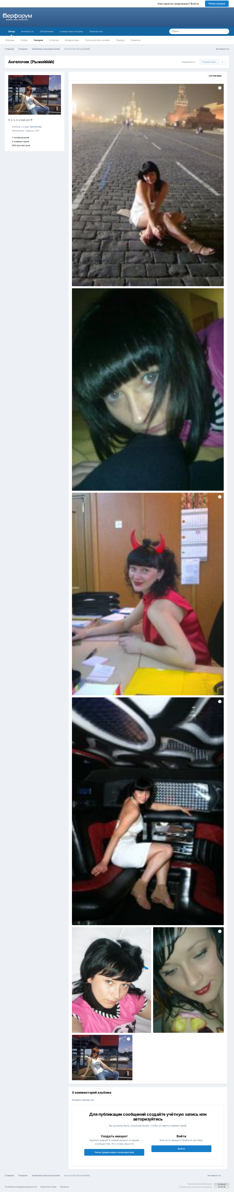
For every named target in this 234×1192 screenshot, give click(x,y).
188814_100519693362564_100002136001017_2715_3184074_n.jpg (112, 687)
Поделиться (187, 61)
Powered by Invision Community (195, 1187)
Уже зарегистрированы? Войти (178, 3)
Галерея (38, 40)
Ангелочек (36, 126)
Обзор (11, 31)
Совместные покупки (71, 31)
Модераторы (72, 40)
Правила (135, 40)
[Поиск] (225, 31)
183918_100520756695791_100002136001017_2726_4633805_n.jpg (112, 482)
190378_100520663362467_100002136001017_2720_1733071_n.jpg (112, 278)
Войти (181, 1148)
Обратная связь (48, 1186)
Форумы (9, 40)
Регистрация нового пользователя (114, 1152)
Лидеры (120, 40)
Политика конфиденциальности (21, 1186)
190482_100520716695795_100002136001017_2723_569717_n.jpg (111, 1024)
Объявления (46, 31)
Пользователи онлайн (97, 40)
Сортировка (215, 76)
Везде (214, 31)
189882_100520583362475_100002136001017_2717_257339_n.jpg (112, 917)
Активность (27, 31)
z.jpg (158, 1024)
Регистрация (217, 3)
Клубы (24, 40)
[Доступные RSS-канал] (226, 1175)
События (54, 40)
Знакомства (96, 31)
